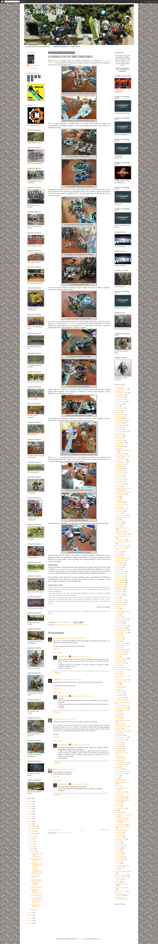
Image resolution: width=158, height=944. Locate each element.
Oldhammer (119, 769)
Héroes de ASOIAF (121, 643)
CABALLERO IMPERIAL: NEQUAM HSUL (36, 891)
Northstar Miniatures (122, 762)
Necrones (119, 742)
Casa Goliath (120, 477)
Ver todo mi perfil (32, 68)
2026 (31, 801)
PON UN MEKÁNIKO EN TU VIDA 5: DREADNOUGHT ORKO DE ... (37, 900)
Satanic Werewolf (121, 824)
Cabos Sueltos (120, 440)
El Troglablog (120, 562)
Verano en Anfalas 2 (122, 877)
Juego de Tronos (121, 663)
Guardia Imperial (121, 628)
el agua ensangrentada (123, 536)
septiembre (34, 833)
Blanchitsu (119, 434)
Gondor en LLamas (121, 619)
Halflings (118, 634)
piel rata (118, 786)
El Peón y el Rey (44, 12)
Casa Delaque (120, 470)
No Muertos (119, 750)
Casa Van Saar (120, 484)
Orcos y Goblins (120, 773)
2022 (31, 811)
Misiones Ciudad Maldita (123, 720)
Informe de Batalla (59, 624)
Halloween (119, 637)
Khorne (118, 672)
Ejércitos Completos (122, 534)
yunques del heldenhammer (120, 898)
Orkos (118, 775)
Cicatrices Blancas (121, 492)
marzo (33, 849)
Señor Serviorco (63, 656)
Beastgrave (119, 423)
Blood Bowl (119, 436)
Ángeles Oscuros (121, 401)
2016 (31, 913)
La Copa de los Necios (122, 676)
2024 (31, 806)
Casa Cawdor (120, 468)
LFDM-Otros (119, 693)
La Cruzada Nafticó (121, 680)
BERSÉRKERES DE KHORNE (37, 859)
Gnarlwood (119, 617)
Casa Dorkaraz (120, 473)
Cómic (118, 496)
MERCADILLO (75, 46)
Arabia (118, 406)
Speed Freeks (120, 846)
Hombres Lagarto (121, 650)
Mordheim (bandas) (122, 726)
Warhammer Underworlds (120, 894)
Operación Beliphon (122, 771)
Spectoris (119, 843)
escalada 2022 (120, 578)
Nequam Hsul (56, 457)
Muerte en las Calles (122, 731)
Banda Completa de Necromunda (122, 417)
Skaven (118, 841)
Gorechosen (119, 621)
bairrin (55, 769)
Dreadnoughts (120, 531)
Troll (117, 869)
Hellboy (118, 641)
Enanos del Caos (121, 571)
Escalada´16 (119, 589)
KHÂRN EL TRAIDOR (37, 887)
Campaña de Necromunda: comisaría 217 (123, 450)
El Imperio (119, 556)
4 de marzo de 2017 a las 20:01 (81, 784)
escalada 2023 (120, 580)
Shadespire (119, 832)
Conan (118, 498)
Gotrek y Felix (120, 623)
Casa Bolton (119, 466)
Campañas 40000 (121, 462)
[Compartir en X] (78, 622)
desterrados (119, 521)
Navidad (118, 733)
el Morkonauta (71, 323)
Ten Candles (119, 857)
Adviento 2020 (120, 397)
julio (32, 839)
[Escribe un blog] (76, 622)
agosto (33, 836)
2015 (31, 915)
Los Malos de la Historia (123, 702)
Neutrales (119, 746)
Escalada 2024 (120, 582)
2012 (31, 923)
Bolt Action (119, 438)
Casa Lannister (120, 479)
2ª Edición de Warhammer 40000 (121, 388)
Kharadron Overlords (122, 669)
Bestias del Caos (121, 425)
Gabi (117, 615)
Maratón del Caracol (122, 708)
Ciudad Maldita (120, 494)
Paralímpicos (120, 780)
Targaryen (119, 854)
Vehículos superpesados (70, 624)
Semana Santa (120, 830)
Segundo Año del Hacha (123, 826)
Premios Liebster (121, 792)
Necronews (119, 744)
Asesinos (118, 410)
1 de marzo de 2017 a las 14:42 (81, 744)
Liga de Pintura (120, 698)
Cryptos (118, 507)
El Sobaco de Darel (59, 638)
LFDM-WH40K (120, 695)
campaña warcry (121, 459)
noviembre (34, 828)
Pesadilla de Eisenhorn (123, 782)
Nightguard (119, 748)
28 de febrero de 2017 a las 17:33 (81, 696)
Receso (118, 806)
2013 (31, 920)
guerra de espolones (122, 630)
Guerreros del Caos (122, 632)
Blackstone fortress (121, 431)
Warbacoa (119, 879)
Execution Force (121, 600)
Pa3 (117, 778)
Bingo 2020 (119, 429)
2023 (31, 809)
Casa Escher (120, 475)
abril (32, 846)
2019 (31, 819)
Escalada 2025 (120, 584)
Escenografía (120, 595)
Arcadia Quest (120, 408)
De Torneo (119, 513)
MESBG (118, 716)
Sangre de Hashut (121, 818)
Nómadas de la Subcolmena (120, 757)
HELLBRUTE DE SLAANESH (36, 905)
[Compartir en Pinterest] (82, 622)
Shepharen (119, 835)
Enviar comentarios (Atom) (64, 833)
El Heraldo (119, 551)
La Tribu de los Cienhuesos (120, 686)
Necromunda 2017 (121, 737)
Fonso (118, 609)
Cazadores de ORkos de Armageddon (123, 489)
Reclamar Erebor (121, 808)
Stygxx (118, 850)
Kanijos (118, 665)
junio (32, 841)
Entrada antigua (104, 830)
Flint (117, 606)
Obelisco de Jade (121, 764)
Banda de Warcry (121, 420)
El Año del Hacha (121, 540)
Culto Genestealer (121, 509)
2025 (31, 804)
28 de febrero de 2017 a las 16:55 (72, 679)
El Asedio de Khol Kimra (123, 542)
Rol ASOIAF (119, 812)
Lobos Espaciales (121, 700)
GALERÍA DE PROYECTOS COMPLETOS (38, 46)
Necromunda (120, 735)
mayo (32, 844)
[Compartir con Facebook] (80, 622)
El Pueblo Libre (120, 560)
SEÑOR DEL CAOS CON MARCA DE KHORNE (36, 864)
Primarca (118, 794)
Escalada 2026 (120, 587)
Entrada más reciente (55, 830)
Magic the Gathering (122, 706)
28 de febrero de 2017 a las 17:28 (81, 656)
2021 (31, 814)
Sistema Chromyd (121, 839)
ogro (117, 767)
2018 (31, 821)
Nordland (119, 760)
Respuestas (58, 653)
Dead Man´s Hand (121, 515)
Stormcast (119, 848)
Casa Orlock (119, 481)
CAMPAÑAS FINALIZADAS (61, 46)
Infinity (118, 656)
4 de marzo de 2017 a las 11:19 (67, 769)
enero (33, 910)
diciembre (34, 826)
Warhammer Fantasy (122, 887)
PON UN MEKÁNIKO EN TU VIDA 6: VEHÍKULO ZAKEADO (37, 882)
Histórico (118, 647)
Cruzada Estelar (121, 504)
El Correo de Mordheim (123, 548)
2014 (31, 918)
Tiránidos (119, 861)
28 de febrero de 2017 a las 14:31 (75, 638)
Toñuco (118, 863)
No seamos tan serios (122, 753)
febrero (33, 851)
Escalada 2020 (120, 573)
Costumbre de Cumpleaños (120, 501)
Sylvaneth (119, 852)
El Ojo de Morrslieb (121, 558)
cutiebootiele (80, 939)
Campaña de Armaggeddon (120, 445)
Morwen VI (119, 729)
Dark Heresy (119, 511)
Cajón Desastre (120, 442)
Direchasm (119, 523)
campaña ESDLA (121, 454)
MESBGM (119, 718)
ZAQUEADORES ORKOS (36, 876)
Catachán (119, 486)
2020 (31, 816)
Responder (56, 649)
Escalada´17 (119, 591)
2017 (31, 824)
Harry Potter (119, 639)
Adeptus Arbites (120, 395)
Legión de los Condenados (120, 690)
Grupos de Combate (122, 626)
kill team (118, 674)
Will (54, 719)
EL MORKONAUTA (36, 895)
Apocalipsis (119, 404)
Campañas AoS (120, 464)
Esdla (117, 598)
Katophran (119, 667)
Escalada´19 (119, 593)
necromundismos (121, 739)
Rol (117, 810)
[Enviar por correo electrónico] (74, 622)
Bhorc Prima (119, 427)
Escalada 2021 (120, 576)
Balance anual (120, 415)
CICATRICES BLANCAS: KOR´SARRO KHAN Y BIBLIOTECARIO (36, 871)
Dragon (118, 526)
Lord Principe (57, 679)
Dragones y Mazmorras (123, 528)
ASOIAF (118, 412)
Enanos (118, 569)
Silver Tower (119, 837)
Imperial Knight (120, 654)
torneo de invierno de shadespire (122, 866)
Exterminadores (120, 602)
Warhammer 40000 (83, 624)
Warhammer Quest (121, 891)
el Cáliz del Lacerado (122, 546)
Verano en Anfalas (121, 875)
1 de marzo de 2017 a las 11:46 (65, 719)
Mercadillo (119, 714)
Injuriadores (119, 661)
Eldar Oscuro (120, 565)
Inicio (80, 830)
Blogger (99, 939)
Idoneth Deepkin (121, 652)
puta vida (118, 804)
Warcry (118, 882)
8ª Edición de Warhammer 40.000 (122, 391)
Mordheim (119, 724)
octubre (33, 831)
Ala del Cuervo (120, 399)
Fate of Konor (120, 604)
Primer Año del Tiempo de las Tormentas (122, 797)
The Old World (120, 859)
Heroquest (119, 645)
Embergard (119, 567)
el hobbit (118, 554)
